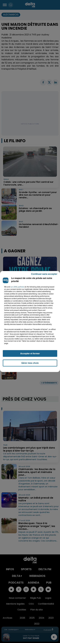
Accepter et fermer (30, 353)
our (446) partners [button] (17, 287)
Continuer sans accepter (44, 273)
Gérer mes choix (30, 362)
